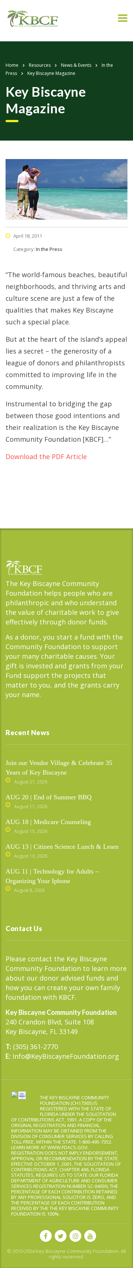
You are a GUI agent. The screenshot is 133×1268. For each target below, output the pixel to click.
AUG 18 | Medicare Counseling (48, 822)
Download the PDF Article (46, 456)
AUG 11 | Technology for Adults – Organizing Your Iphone (52, 876)
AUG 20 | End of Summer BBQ (49, 797)
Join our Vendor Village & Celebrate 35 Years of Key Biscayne (59, 767)
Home (12, 65)
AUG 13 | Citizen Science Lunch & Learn (62, 846)
